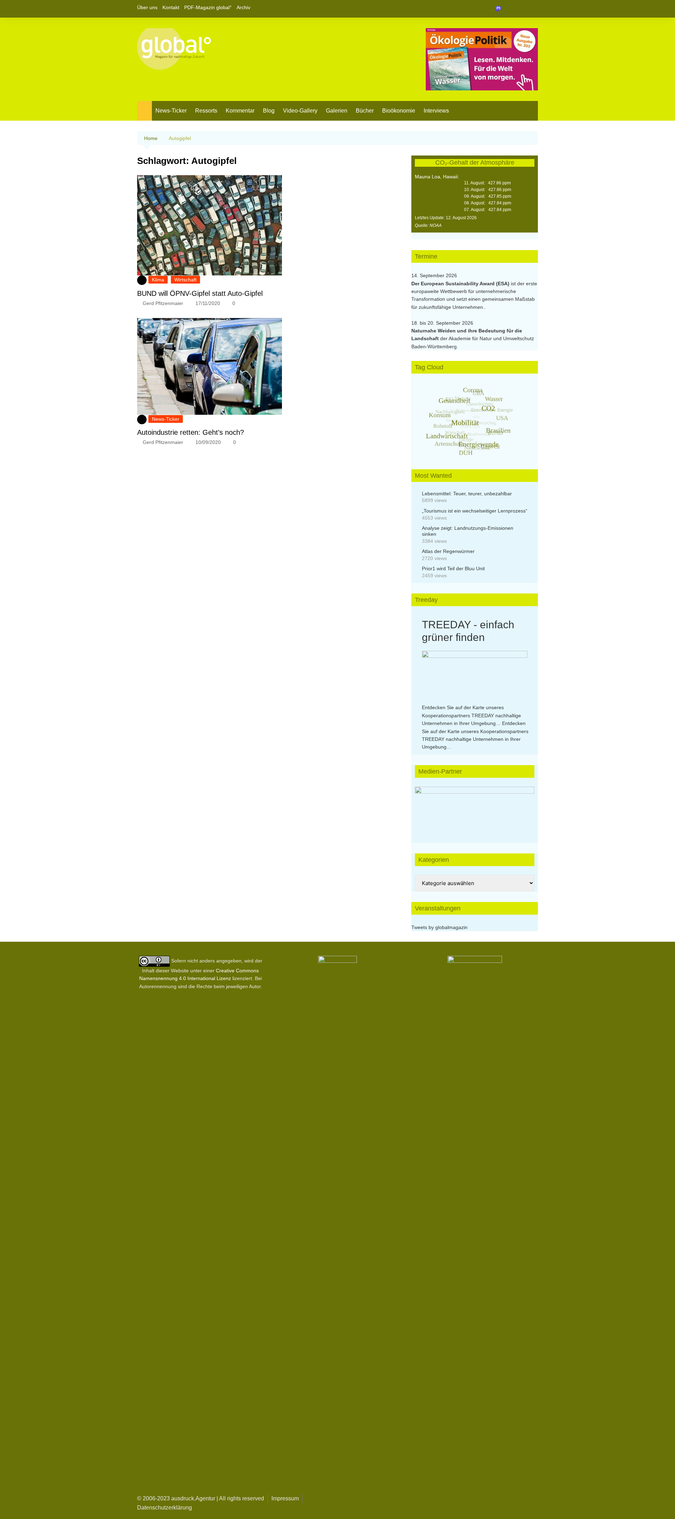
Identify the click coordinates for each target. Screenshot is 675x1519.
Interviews (436, 111)
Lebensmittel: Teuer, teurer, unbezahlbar (467, 493)
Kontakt (170, 7)
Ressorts (206, 111)
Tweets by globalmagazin (439, 927)
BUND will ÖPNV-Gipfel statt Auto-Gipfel (200, 293)
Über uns (147, 7)
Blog (269, 111)
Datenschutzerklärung (164, 1508)
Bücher (365, 111)
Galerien (336, 111)
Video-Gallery (300, 111)
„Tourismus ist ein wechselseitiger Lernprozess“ (474, 511)
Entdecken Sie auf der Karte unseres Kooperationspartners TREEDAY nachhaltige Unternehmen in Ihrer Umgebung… (471, 715)
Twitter (520, 9)
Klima (158, 279)
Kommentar (240, 111)
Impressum (285, 1498)
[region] (474, 808)
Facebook (508, 9)
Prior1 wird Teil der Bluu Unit (453, 568)
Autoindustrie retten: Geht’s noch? (190, 432)
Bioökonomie (398, 111)
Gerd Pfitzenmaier (163, 303)
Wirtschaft (185, 279)
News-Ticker (171, 111)
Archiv (243, 7)
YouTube (532, 9)
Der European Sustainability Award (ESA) (461, 283)
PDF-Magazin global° (208, 7)
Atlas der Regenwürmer (448, 551)
